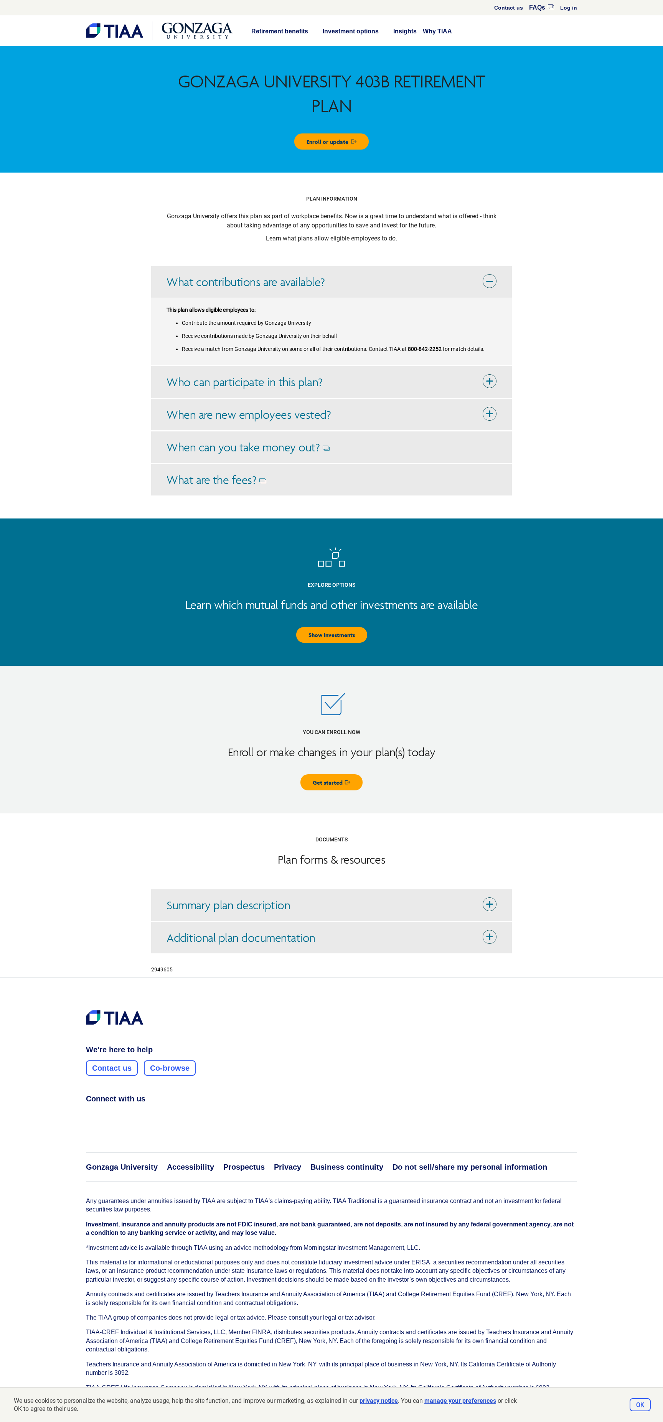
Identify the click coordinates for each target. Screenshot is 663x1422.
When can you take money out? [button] (253, 451)
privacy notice (379, 1400)
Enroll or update (338, 143)
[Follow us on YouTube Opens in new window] (134, 1115)
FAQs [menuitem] (541, 7)
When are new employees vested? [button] (249, 414)
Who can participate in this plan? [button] (245, 382)
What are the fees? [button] (221, 483)
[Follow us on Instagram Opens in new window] (105, 1115)
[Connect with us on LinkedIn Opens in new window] (119, 1115)
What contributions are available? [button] (246, 282)
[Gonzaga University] (197, 30)
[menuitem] (508, 7)
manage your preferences (460, 1400)
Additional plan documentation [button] (241, 937)
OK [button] (640, 1405)
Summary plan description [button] (228, 905)
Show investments (331, 635)
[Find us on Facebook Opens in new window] (90, 1115)
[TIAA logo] (114, 1017)
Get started (338, 784)
